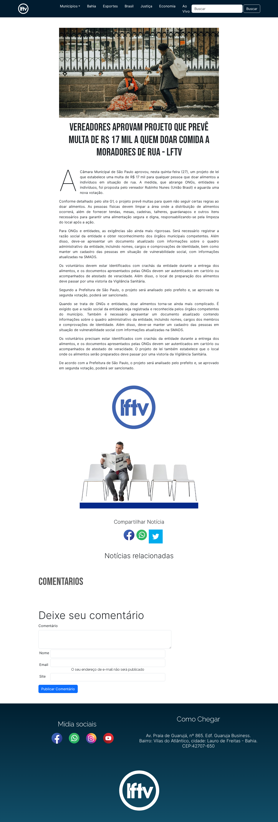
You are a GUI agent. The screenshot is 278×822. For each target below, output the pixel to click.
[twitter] (156, 536)
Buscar (251, 9)
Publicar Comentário (58, 689)
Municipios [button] (69, 6)
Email (43, 664)
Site (42, 676)
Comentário (48, 626)
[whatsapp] (141, 535)
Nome (44, 653)
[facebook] (129, 535)
